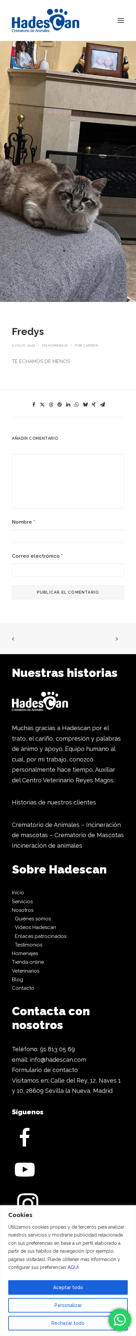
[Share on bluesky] (85, 405)
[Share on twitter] (42, 405)
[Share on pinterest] (59, 405)
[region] (68, 1270)
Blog (17, 980)
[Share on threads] (51, 405)
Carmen (90, 345)
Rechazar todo (68, 1323)
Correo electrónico (37, 556)
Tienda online (28, 962)
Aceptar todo (68, 1287)
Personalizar (68, 1305)
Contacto (23, 988)
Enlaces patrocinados (40, 936)
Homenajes (25, 953)
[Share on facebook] (34, 405)
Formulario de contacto (45, 1069)
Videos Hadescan (35, 927)
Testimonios (28, 945)
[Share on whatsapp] (77, 405)
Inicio (18, 893)
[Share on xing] (94, 405)
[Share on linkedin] (68, 405)
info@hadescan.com (58, 1059)
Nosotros (22, 910)
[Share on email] (102, 405)
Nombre (23, 522)
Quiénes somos (33, 919)
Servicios (22, 902)
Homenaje (58, 345)
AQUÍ (73, 1267)
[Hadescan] (45, 20)
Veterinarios (25, 971)
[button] (121, 20)
